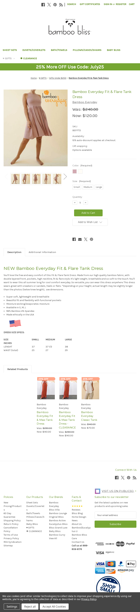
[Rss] (61, 4)
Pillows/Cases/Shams (87, 50)
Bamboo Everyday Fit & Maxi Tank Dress (45, 418)
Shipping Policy (12, 520)
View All (53, 538)
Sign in (108, 4)
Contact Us (78, 542)
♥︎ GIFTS (7, 58)
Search (71, 4)
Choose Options (46, 392)
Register (121, 4)
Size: (81, 181)
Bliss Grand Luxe (58, 527)
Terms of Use (11, 534)
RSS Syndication (13, 542)
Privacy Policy (11, 538)
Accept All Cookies (54, 606)
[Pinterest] (55, 4)
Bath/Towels (59, 50)
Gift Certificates (90, 4)
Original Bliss (56, 516)
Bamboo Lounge (58, 513)
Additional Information (42, 252)
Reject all (30, 606)
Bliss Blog (77, 513)
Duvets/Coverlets (33, 50)
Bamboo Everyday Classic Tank (89, 416)
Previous (6, 176)
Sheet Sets (10, 50)
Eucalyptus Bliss (58, 524)
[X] (49, 4)
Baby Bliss (113, 50)
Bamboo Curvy (57, 534)
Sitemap (8, 545)
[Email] (80, 239)
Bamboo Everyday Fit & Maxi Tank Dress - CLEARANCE (67, 420)
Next (65, 176)
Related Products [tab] (17, 369)
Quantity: (77, 196)
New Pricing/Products (13, 506)
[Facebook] (43, 4)
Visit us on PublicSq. (118, 491)
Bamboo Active (57, 520)
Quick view (46, 384)
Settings (12, 606)
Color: (82, 165)
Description (14, 252)
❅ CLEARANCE (28, 58)
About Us (77, 524)
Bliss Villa (54, 509)
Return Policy (11, 524)
